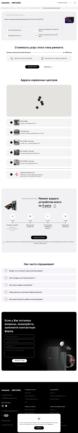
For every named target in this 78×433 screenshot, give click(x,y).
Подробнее (50, 424)
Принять (39, 428)
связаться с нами (19, 360)
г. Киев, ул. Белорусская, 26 (10, 410)
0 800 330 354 (47, 66)
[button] (39, 99)
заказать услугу (32, 66)
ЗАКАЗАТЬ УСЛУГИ (39, 237)
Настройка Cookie (6, 420)
